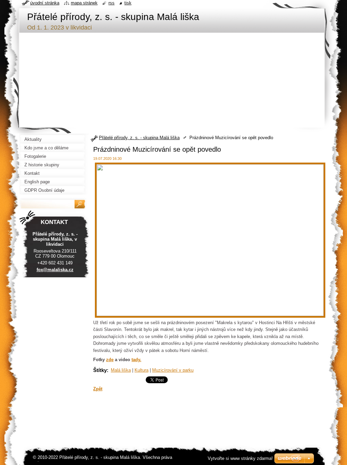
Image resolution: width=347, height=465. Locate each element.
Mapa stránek (84, 2)
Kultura (141, 370)
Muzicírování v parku (172, 370)
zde (110, 359)
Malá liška (121, 370)
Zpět (97, 388)
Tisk (127, 2)
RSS (111, 2)
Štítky (100, 370)
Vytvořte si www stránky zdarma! (240, 458)
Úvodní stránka (44, 2)
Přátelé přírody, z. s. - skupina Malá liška (139, 137)
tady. (136, 359)
